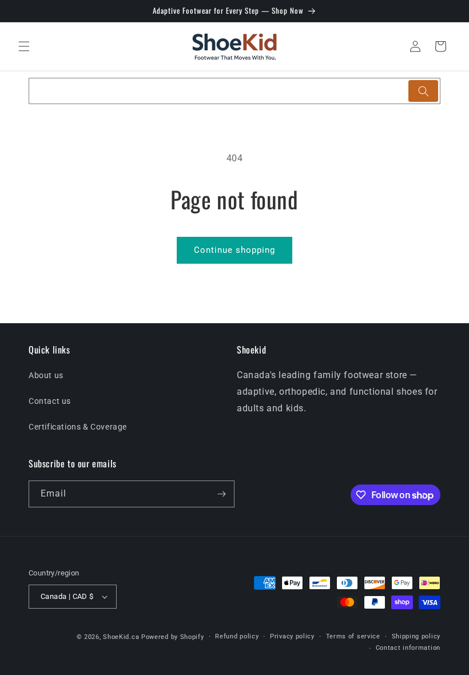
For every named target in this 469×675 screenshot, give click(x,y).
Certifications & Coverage (78, 426)
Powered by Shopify (172, 637)
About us (46, 375)
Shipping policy (416, 636)
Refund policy (237, 636)
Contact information (408, 648)
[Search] (423, 91)
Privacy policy (292, 636)
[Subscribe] (221, 494)
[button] (24, 46)
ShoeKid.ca (121, 637)
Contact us (50, 401)
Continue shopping (234, 250)
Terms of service (353, 636)
